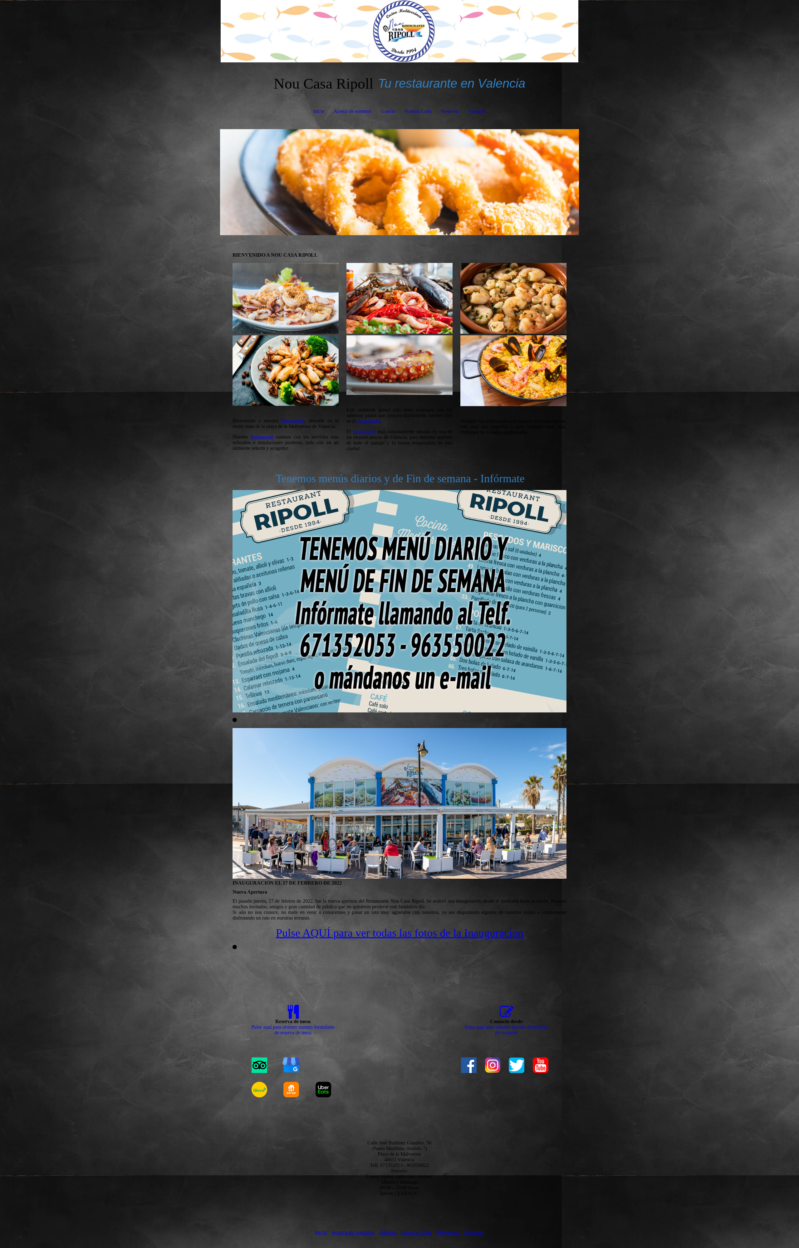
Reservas (450, 111)
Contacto (477, 111)
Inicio (318, 111)
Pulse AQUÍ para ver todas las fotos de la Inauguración (399, 933)
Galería (388, 111)
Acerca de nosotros (352, 111)
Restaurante (292, 420)
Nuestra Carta (418, 111)
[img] (399, 31)
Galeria (388, 1232)
